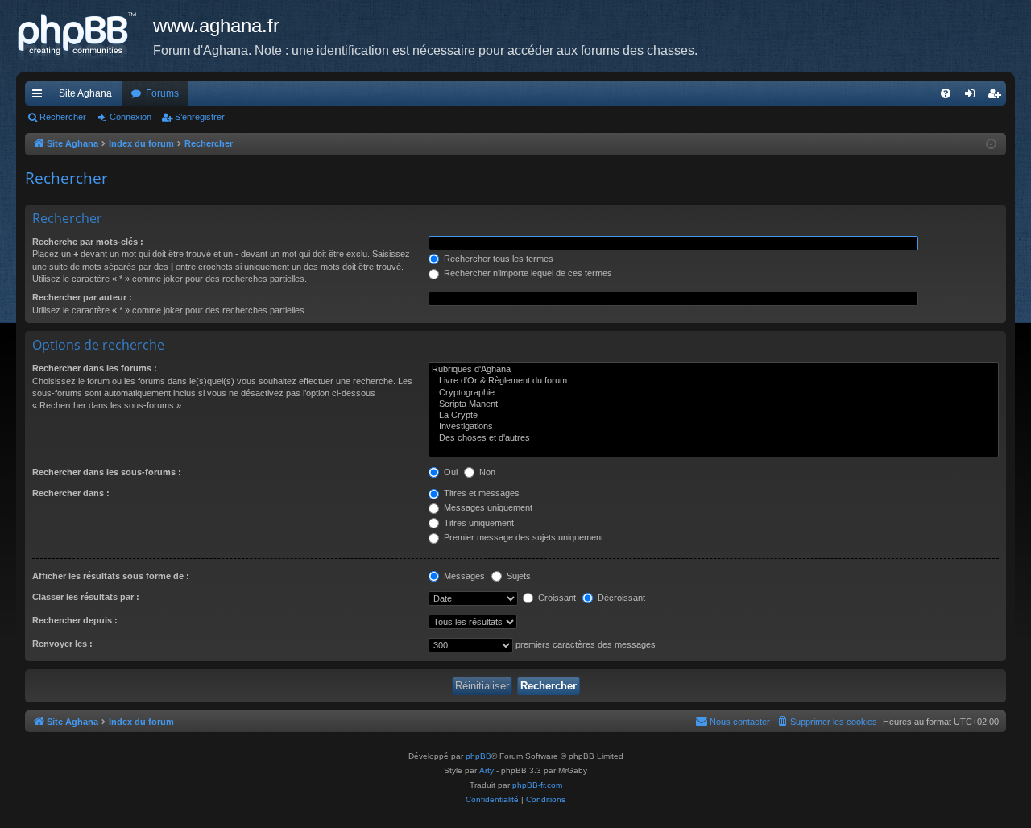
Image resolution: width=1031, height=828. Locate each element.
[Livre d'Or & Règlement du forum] (713, 381)
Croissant (556, 597)
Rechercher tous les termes (497, 258)
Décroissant (620, 597)
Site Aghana (85, 93)
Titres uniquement (477, 523)
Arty (486, 770)
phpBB (478, 755)
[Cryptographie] (713, 393)
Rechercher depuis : (75, 620)
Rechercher (62, 117)
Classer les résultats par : (85, 597)
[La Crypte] (713, 415)
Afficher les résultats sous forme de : (110, 576)
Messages (463, 576)
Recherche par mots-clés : (87, 241)
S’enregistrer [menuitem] (997, 97)
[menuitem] (946, 93)
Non (486, 472)
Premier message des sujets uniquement (522, 537)
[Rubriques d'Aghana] (713, 369)
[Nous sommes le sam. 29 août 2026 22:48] (991, 144)
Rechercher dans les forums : (94, 368)
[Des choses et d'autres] (713, 438)
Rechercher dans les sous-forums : (106, 472)
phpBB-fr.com (537, 784)
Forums (162, 93)
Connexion (130, 117)
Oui (449, 472)
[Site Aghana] (84, 36)
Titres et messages (480, 493)
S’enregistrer (200, 117)
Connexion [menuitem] (973, 97)
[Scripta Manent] (713, 404)
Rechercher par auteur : (82, 297)
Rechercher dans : (71, 493)
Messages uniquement (486, 507)
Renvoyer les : (62, 643)
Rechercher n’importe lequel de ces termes (526, 273)
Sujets (517, 576)
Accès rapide (40, 97)
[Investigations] (713, 427)
